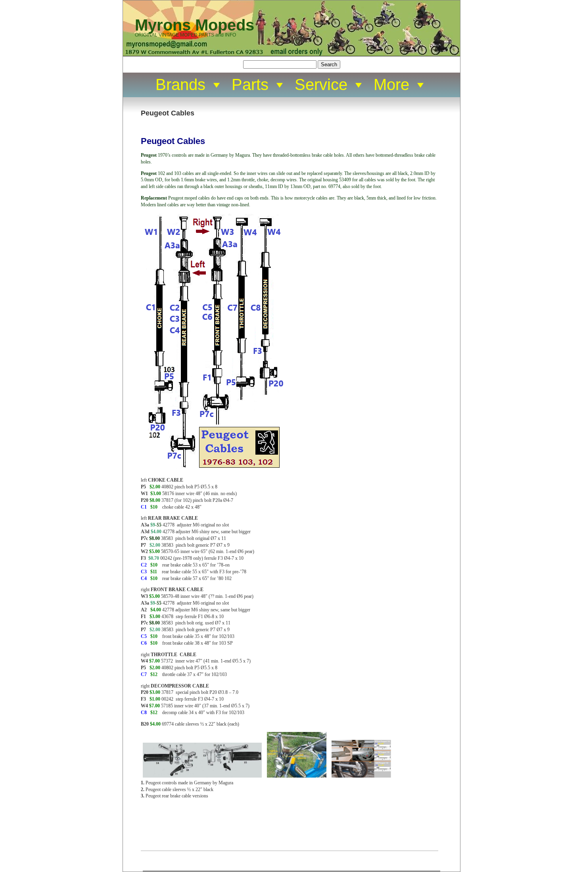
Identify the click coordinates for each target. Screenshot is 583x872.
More (391, 84)
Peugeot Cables (167, 113)
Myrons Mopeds (194, 25)
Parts (250, 84)
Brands (180, 84)
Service (321, 84)
